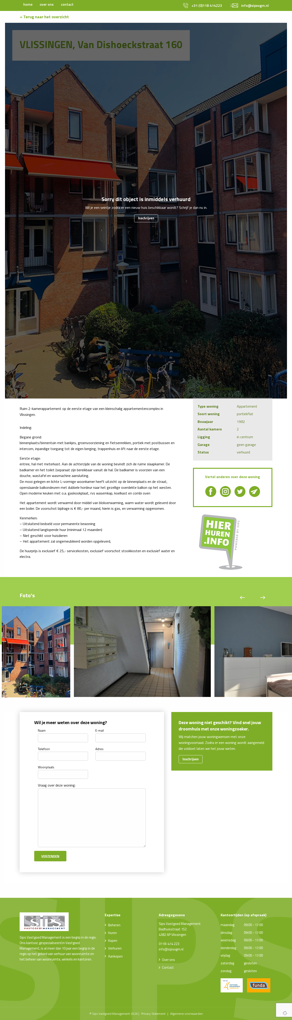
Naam (42, 730)
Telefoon (44, 748)
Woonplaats (46, 767)
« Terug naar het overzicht (44, 17)
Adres (99, 748)
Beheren (114, 925)
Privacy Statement (153, 1013)
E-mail (99, 730)
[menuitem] (28, 4)
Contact (168, 967)
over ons (47, 4)
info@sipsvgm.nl (171, 949)
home (27, 4)
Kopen (112, 940)
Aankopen (115, 956)
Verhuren (115, 948)
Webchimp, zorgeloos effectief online (285, 1013)
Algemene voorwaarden (186, 1013)
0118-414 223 (169, 943)
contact (67, 4)
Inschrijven (146, 218)
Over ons (168, 959)
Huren (112, 932)
